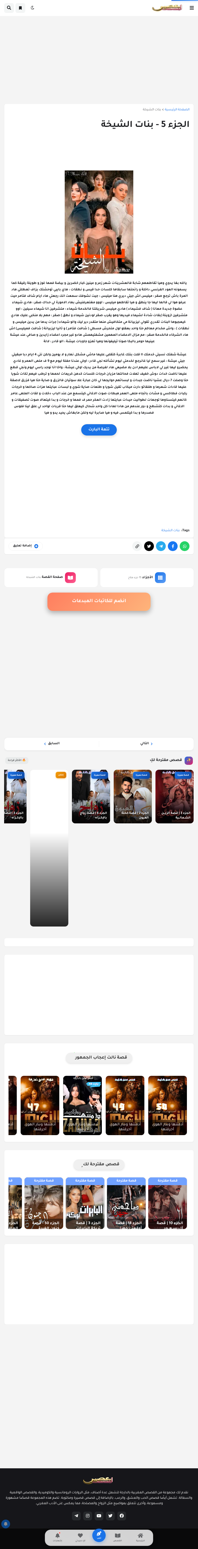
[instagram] (87, 1516)
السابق (54, 743)
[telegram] (76, 1516)
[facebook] (121, 1516)
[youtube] (99, 1516)
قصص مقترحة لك (101, 1164)
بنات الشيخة (152, 110)
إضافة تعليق (22, 546)
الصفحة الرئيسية (177, 110)
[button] (192, 8)
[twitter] (110, 1516)
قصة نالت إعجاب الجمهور (101, 1057)
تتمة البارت (99, 430)
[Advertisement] (99, 60)
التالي (144, 743)
